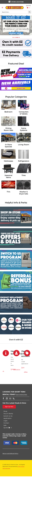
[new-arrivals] (16, 80)
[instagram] (7, 398)
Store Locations (17, 2)
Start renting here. (21, 394)
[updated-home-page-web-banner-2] (16, 50)
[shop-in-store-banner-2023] (16, 207)
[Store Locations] (9, 2)
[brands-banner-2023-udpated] (16, 315)
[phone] (14, 398)
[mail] (10, 398)
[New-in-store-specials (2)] (16, 68)
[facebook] (3, 398)
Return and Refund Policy (10, 453)
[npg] (16, 293)
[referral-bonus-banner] (16, 272)
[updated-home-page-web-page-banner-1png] (16, 39)
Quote (28, 5)
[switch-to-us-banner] (16, 250)
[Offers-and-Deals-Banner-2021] (16, 229)
